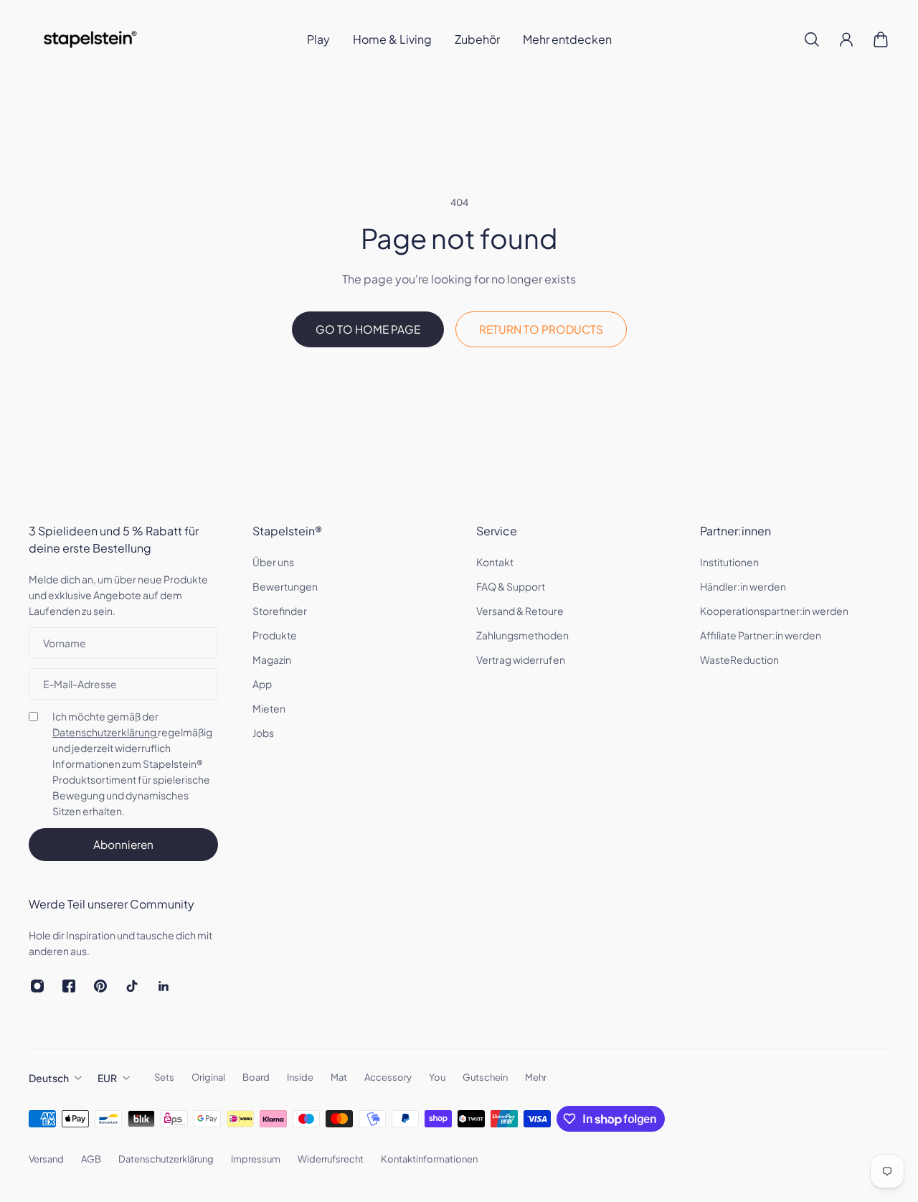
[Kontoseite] (846, 39)
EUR (107, 1077)
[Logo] (90, 39)
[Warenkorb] (880, 39)
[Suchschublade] (812, 39)
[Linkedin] (163, 986)
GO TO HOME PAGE (368, 329)
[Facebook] (69, 986)
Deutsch (49, 1077)
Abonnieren (123, 844)
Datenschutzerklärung (105, 732)
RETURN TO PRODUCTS (541, 329)
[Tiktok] (132, 986)
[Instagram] (37, 986)
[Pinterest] (100, 986)
